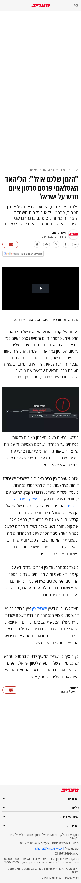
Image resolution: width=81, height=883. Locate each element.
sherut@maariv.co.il (49, 848)
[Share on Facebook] (66, 244)
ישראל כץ (40, 608)
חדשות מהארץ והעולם (55, 170)
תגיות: (74, 688)
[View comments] (10, 244)
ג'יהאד (63, 692)
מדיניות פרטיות (51, 877)
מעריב (75, 170)
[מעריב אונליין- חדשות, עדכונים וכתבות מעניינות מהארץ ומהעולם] (40, 5)
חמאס (75, 692)
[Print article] (37, 244)
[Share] (75, 244)
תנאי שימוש (71, 877)
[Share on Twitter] (56, 244)
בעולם (34, 170)
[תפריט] (77, 6)
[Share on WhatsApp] (46, 244)
